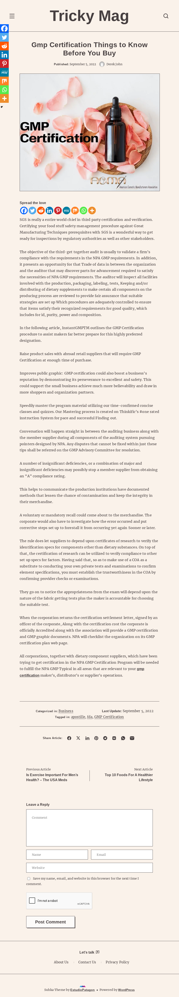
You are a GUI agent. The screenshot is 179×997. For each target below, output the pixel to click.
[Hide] (1, 107)
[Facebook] (24, 210)
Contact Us (87, 962)
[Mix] (75, 210)
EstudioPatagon (82, 990)
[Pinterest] (58, 210)
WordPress (126, 990)
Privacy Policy (117, 962)
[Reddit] (41, 210)
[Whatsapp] (83, 210)
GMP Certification (109, 717)
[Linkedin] (49, 210)
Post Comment (50, 922)
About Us (61, 962)
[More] (92, 210)
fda (89, 717)
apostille (78, 717)
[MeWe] (66, 210)
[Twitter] (32, 210)
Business (66, 711)
